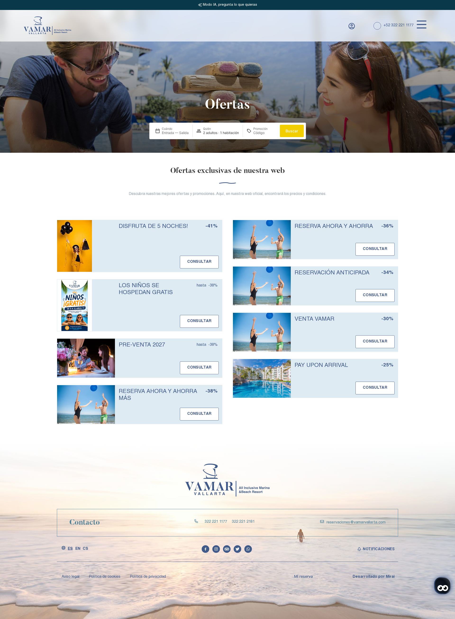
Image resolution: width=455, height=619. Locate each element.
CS (85, 549)
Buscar (292, 131)
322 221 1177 (216, 522)
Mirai (390, 577)
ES (70, 549)
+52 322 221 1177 (398, 26)
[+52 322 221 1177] (377, 26)
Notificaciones (378, 549)
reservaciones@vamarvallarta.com (356, 523)
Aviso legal (70, 577)
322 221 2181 (243, 522)
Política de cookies (104, 577)
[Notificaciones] (359, 549)
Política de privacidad (148, 577)
